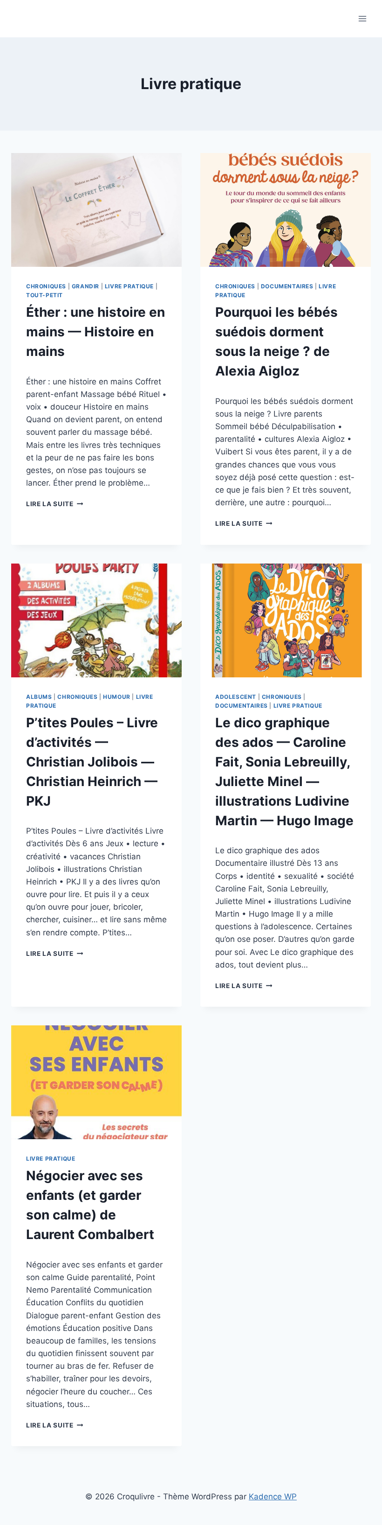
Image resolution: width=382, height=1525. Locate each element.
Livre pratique (129, 286)
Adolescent (235, 696)
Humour (116, 696)
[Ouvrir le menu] (362, 18)
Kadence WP (273, 1496)
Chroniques (46, 286)
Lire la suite (54, 504)
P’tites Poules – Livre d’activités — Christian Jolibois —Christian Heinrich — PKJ (92, 762)
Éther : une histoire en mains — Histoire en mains (95, 331)
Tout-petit (44, 295)
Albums (39, 696)
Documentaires (287, 286)
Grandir (85, 286)
